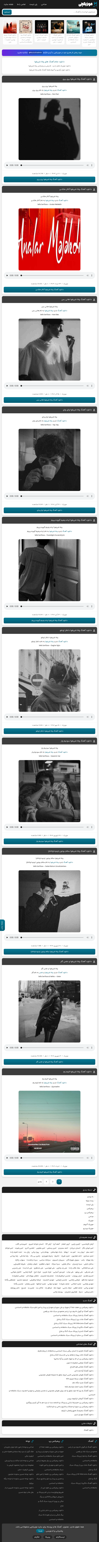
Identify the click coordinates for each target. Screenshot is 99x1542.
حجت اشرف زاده (16, 1252)
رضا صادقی (24, 1256)
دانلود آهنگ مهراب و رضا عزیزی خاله (79, 1378)
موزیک (90, 1220)
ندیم (81, 1292)
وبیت (40, 1530)
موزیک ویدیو (88, 1228)
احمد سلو (89, 1252)
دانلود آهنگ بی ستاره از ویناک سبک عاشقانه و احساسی (72, 1335)
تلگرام (36, 1537)
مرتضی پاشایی (74, 1280)
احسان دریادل (75, 1248)
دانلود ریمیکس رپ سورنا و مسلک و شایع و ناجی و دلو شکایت (69, 1406)
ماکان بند (39, 1288)
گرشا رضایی (27, 1272)
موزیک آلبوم (88, 1224)
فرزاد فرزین (47, 1272)
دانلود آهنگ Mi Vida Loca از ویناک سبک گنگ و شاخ (73, 1323)
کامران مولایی (16, 1272)
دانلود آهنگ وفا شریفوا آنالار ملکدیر (75, 189)
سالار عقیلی (66, 1264)
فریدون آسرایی (59, 1272)
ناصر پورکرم (15, 1288)
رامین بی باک (35, 1256)
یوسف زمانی (58, 1292)
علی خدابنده (27, 1268)
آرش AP (48, 1244)
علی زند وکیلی (61, 1268)
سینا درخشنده (32, 1260)
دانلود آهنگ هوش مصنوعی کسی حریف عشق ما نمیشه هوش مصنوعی (66, 1375)
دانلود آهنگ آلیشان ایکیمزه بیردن (80, 1398)
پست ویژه (89, 1200)
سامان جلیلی (88, 1264)
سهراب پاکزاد (20, 1260)
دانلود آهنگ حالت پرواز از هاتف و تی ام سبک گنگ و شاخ (71, 1355)
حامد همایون (77, 1256)
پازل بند (27, 1252)
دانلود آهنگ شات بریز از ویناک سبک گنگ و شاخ (75, 1319)
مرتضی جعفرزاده (18, 1276)
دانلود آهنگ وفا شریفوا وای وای (77, 410)
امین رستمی (51, 1248)
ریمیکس (90, 1208)
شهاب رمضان (32, 1264)
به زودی (90, 1196)
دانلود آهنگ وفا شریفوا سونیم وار (76, 741)
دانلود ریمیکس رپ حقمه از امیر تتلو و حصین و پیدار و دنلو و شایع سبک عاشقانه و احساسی (50, 1479)
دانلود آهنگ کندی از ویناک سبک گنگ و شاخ (76, 1331)
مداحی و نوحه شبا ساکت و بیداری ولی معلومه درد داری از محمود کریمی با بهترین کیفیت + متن (19, 1465)
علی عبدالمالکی (87, 1268)
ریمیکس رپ (88, 1212)
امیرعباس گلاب (21, 1244)
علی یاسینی (16, 1268)
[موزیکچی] (87, 4)
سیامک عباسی (45, 1260)
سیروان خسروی (58, 1260)
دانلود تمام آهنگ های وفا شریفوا (49, 61)
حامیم (57, 1256)
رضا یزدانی (14, 1256)
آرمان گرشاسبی (87, 1244)
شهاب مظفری (44, 1264)
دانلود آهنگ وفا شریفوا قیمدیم (77, 1071)
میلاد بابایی (67, 1288)
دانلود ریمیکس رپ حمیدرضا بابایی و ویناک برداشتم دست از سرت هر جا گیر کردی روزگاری (59, 1402)
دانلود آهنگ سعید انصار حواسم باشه (79, 1386)
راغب (83, 1260)
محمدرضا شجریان (47, 1276)
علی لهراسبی (50, 1268)
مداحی (44, 4)
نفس (41, 972)
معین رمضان (30, 1284)
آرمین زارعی (75, 1244)
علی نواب (70, 1272)
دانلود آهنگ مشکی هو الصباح (81, 1367)
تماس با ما (21, 4)
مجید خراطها (41, 1284)
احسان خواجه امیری (36, 1244)
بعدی (40, 1181)
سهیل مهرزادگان (72, 1260)
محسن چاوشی (61, 1280)
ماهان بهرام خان (32, 1276)
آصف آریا (56, 1244)
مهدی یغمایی (88, 1284)
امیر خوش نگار (87, 1248)
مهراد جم (57, 1288)
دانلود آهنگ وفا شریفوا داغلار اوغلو (76, 630)
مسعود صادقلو (87, 1280)
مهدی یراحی (88, 1288)
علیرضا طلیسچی (20, 1264)
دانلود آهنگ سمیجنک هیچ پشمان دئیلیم (77, 1410)
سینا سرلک (56, 1264)
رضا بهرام (89, 1260)
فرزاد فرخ (37, 1272)
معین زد (31, 1288)
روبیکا (47, 1537)
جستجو (7, 12)
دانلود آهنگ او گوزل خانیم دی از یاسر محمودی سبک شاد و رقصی (68, 1311)
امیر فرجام (9, 1248)
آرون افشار (65, 1244)
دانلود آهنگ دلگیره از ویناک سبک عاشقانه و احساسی (72, 1327)
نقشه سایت (8, 4)
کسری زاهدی (88, 1276)
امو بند (73, 1252)
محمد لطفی (77, 1288)
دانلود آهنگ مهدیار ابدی (83, 1414)
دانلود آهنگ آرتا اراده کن (83, 1371)
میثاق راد (48, 1288)
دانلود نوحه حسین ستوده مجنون (21, 1474)
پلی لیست (33, 4)
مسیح (23, 1288)
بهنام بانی (45, 1252)
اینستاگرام (60, 1537)
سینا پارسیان (77, 1264)
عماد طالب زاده (74, 1268)
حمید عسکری (88, 1256)
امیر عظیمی (40, 1248)
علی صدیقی (89, 1272)
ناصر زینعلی (89, 1292)
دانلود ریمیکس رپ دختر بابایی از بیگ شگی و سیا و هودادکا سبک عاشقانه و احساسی (51, 1515)
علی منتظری (38, 1268)
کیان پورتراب (77, 1276)
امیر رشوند (19, 1248)
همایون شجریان (71, 1292)
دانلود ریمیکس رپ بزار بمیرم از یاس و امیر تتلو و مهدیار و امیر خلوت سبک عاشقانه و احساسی (50, 1465)
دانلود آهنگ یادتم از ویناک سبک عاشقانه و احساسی (73, 1315)
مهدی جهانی (52, 1284)
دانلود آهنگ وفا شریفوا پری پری (77, 79)
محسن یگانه (18, 1284)
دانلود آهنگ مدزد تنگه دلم (82, 1382)
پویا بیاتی (35, 1252)
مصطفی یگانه (10, 1280)
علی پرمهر (79, 1272)
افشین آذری (29, 1248)
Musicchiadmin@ (35, 52)
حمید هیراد (65, 1256)
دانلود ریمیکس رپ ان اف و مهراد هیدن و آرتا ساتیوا (73, 1359)
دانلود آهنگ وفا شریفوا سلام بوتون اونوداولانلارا (70, 851)
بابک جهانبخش (56, 1252)
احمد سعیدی (63, 1248)
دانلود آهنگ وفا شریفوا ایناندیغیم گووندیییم (71, 520)
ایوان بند (81, 1252)
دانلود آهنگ (62, 90)
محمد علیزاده (64, 1284)
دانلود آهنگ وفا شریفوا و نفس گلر (76, 961)
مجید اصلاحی (76, 1284)
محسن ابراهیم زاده (62, 1276)
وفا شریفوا (48, 90)
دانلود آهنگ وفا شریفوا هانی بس (76, 299)
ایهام (66, 1252)
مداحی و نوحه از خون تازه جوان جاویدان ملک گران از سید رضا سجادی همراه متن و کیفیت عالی (18, 1452)
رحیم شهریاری (47, 1256)
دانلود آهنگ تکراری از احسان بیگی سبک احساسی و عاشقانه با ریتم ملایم (65, 1351)
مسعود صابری (22, 1280)
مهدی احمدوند (48, 1280)
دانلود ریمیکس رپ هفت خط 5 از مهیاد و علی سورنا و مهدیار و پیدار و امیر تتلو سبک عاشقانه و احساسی (54, 1307)
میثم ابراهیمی (35, 1280)
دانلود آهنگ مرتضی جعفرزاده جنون (80, 1363)
